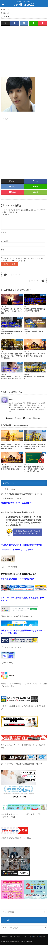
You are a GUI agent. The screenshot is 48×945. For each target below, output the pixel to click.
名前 (3, 232)
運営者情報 (5, 936)
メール (4, 241)
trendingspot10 (24, 4)
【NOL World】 (7, 663)
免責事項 (42, 936)
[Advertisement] (24, 53)
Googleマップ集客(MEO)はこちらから (17, 549)
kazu (11, 399)
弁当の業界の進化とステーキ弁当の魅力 (17, 579)
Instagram (28, 418)
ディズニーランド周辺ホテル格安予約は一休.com (21, 764)
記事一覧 (35, 936)
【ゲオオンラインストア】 (12, 647)
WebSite (10, 418)
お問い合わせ (27, 936)
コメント (5, 214)
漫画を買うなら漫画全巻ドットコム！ (17, 838)
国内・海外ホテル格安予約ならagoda (16, 616)
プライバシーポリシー (16, 936)
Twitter (19, 418)
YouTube (37, 418)
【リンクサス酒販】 (9, 566)
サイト (3, 250)
